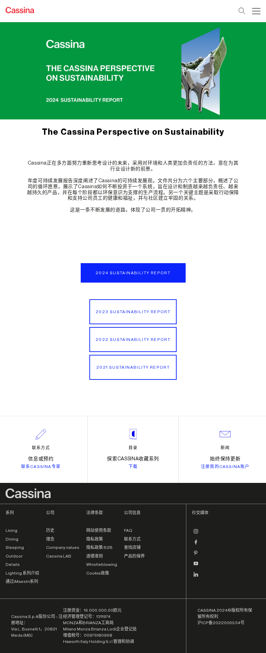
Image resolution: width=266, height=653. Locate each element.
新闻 (225, 448)
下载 (133, 466)
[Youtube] (196, 566)
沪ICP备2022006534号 (221, 623)
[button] (255, 11)
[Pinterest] (196, 555)
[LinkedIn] (196, 577)
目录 (133, 448)
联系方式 (41, 448)
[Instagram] (196, 534)
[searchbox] (242, 11)
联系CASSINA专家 (41, 466)
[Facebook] (196, 545)
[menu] (256, 11)
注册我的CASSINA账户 (225, 466)
